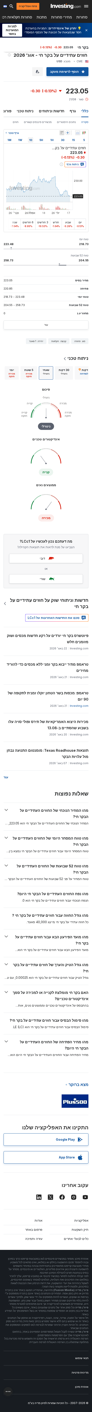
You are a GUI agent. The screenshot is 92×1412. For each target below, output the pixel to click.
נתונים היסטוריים (66, 122)
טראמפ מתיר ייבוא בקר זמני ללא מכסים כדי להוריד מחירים (47, 667)
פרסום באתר (33, 1229)
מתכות (42, 17)
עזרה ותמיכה (33, 1239)
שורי (42, 579)
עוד (46, 324)
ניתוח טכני (25, 111)
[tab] (64, 373)
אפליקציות (81, 1220)
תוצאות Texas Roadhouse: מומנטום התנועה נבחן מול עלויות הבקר (47, 753)
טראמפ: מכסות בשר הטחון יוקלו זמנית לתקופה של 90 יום (48, 696)
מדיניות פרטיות (80, 1372)
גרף (73, 111)
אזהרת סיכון (81, 1386)
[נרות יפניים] (84, 132)
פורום (6, 111)
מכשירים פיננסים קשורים (38, 122)
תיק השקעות (80, 1229)
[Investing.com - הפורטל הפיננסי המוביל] (66, 6)
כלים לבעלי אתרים (76, 1239)
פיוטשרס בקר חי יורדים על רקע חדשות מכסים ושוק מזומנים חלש (47, 638)
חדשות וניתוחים (51, 111)
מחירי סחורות (61, 17)
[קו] (77, 132)
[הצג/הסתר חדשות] (61, 132)
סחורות (82, 17)
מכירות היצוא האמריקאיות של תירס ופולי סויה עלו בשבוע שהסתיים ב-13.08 (48, 724)
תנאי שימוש (81, 1358)
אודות (38, 1220)
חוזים (16, 122)
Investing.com (79, 705)
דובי (42, 558)
